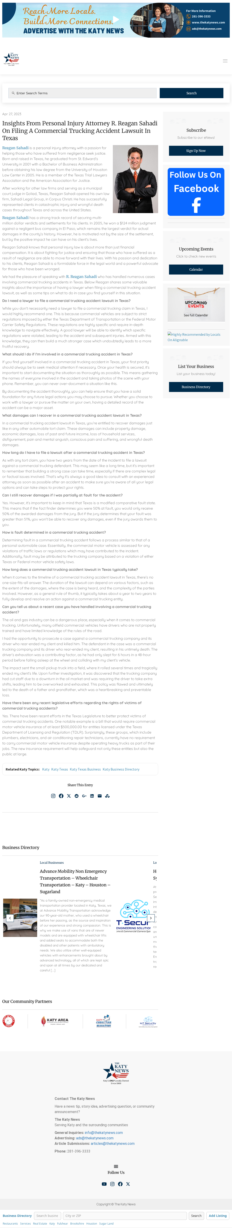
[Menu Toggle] (116, 1166)
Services (25, 1223)
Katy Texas (59, 769)
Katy (45, 769)
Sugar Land (106, 1223)
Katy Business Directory (121, 769)
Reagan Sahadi (15, 148)
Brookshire (77, 1223)
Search (191, 93)
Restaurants (10, 1223)
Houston (91, 1223)
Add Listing (218, 1215)
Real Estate (40, 1223)
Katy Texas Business (85, 769)
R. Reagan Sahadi (81, 276)
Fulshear (62, 1223)
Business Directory (17, 1216)
